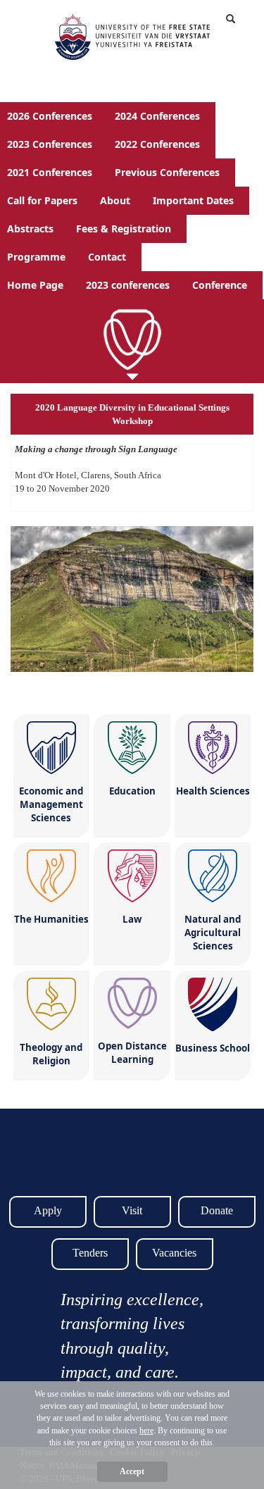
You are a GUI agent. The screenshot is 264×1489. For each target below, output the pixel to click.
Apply (48, 1210)
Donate (217, 1210)
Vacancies (174, 1253)
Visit (132, 1210)
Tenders (90, 1253)
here (146, 1430)
